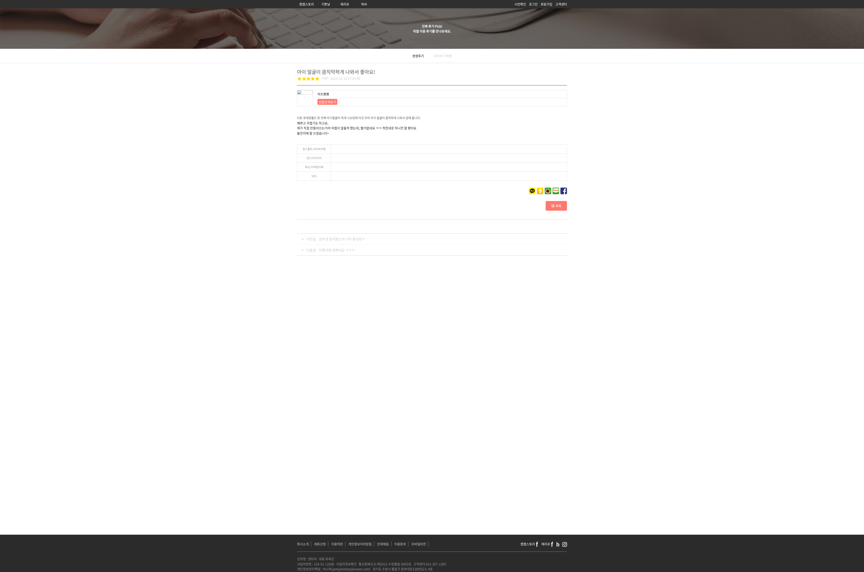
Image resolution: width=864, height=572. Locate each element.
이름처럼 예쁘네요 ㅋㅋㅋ (337, 250)
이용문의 (400, 544)
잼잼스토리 (306, 4)
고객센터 (561, 4)
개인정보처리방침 (360, 544)
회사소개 (303, 544)
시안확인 (520, 4)
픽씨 (364, 4)
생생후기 (418, 56)
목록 (558, 205)
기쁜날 (325, 4)
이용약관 (337, 544)
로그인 (533, 4)
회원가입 (546, 4)
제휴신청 (320, 544)
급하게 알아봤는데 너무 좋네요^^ (342, 239)
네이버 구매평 (443, 56)
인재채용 (383, 544)
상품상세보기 (327, 102)
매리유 (344, 4)
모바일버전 (418, 544)
